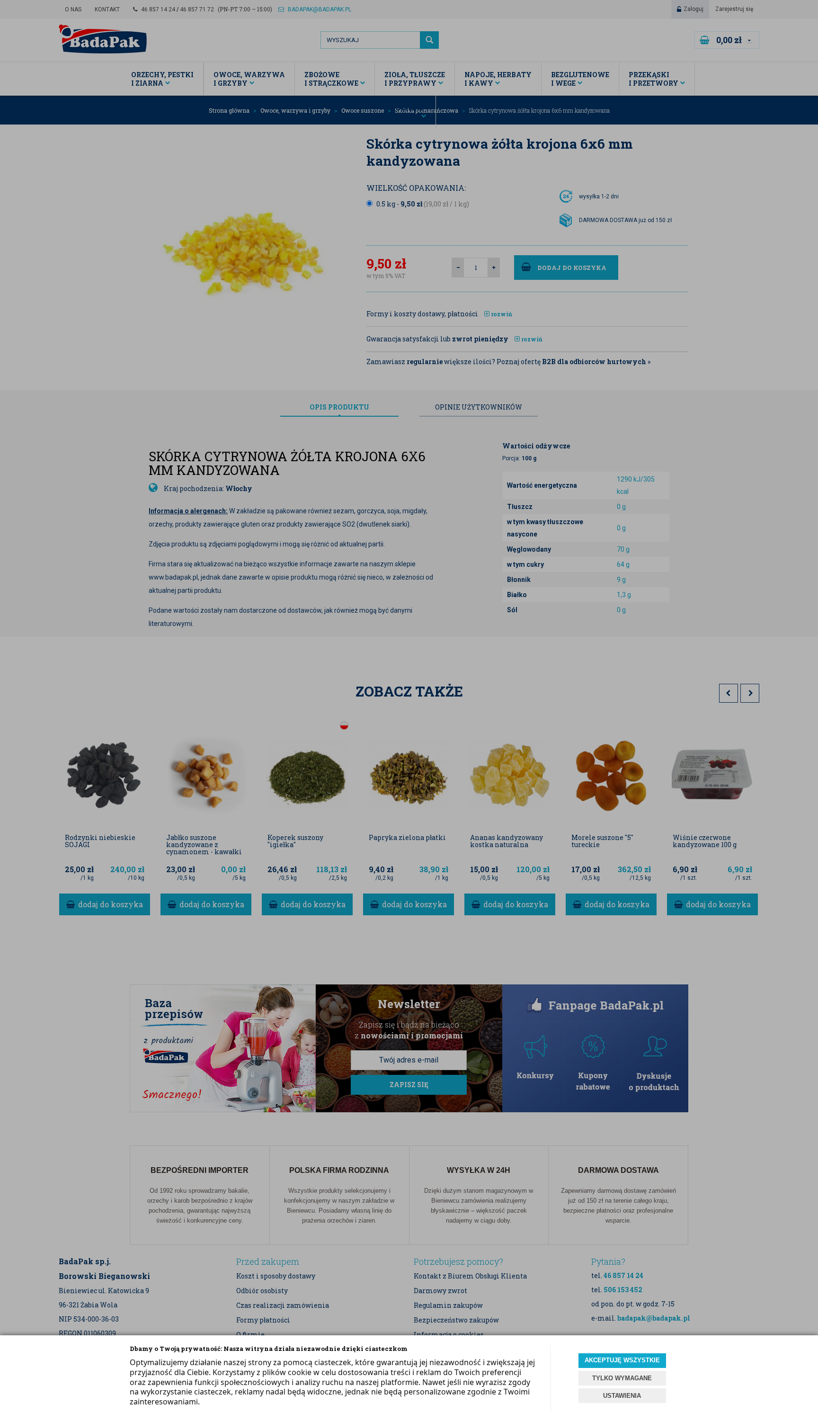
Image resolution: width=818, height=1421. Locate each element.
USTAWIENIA (622, 1395)
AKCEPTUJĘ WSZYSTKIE (622, 1360)
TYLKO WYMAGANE (622, 1378)
